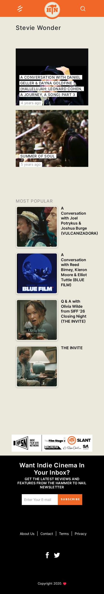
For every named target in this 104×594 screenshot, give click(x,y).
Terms (64, 534)
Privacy (81, 534)
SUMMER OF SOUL (37, 156)
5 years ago (31, 164)
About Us (27, 534)
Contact (46, 534)
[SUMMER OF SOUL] (52, 138)
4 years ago (31, 103)
